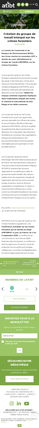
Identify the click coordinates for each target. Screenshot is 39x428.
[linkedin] (19, 405)
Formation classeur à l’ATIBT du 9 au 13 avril (10, 263)
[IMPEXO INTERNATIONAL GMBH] (27, 289)
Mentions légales (19, 389)
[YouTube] (26, 405)
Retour (19, 272)
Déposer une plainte (19, 397)
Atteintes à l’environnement (23, 208)
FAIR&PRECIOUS (9, 412)
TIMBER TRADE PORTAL (19, 415)
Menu (8, 11)
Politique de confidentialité (19, 392)
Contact (30, 394)
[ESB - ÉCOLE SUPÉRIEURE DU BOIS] (12, 289)
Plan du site (10, 394)
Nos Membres (19, 299)
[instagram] (12, 405)
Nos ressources (19, 379)
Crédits (21, 394)
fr (30, 5)
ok (19, 426)
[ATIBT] (8, 5)
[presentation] (2, 288)
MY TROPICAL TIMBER (27, 412)
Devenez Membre (19, 307)
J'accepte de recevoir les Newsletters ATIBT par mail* (20, 343)
